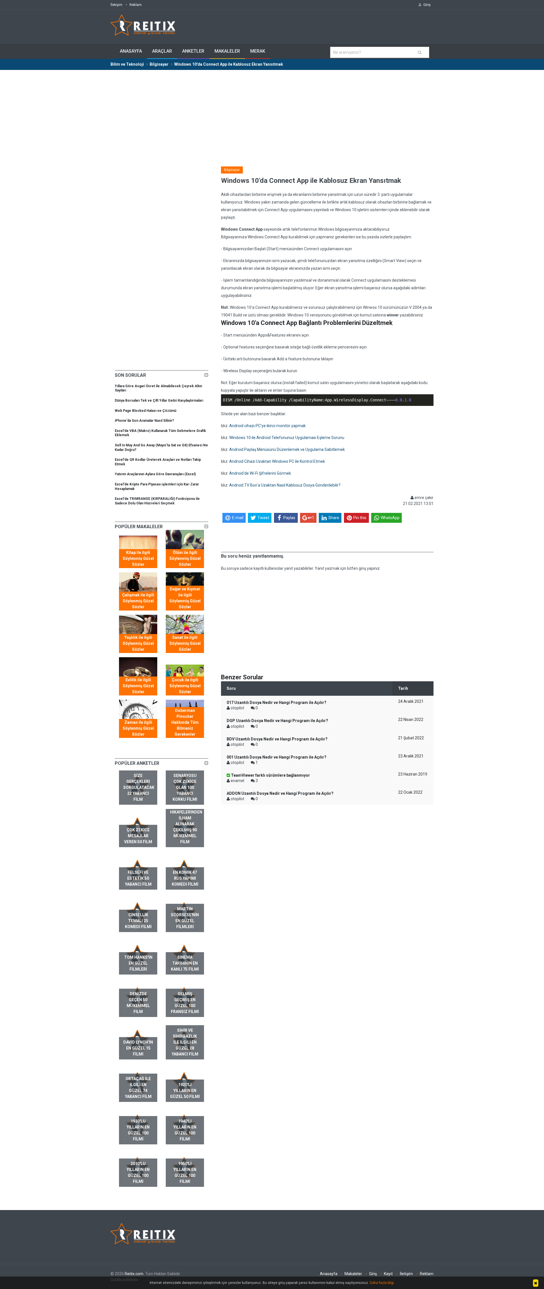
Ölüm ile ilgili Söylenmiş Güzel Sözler (185, 558)
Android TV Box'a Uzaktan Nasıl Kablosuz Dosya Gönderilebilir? (285, 485)
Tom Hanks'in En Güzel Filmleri (138, 963)
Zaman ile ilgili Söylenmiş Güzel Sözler (138, 728)
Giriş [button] (427, 5)
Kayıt (388, 1273)
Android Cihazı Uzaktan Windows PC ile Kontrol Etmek (277, 461)
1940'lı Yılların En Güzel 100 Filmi (184, 1130)
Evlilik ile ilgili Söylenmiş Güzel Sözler (138, 686)
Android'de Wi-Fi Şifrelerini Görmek (260, 473)
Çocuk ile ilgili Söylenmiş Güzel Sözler (185, 686)
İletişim (116, 5)
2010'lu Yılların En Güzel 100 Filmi (138, 1172)
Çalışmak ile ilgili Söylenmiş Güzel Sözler (138, 601)
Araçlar (162, 51)
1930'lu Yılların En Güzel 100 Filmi (138, 1130)
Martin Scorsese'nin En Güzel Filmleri (185, 918)
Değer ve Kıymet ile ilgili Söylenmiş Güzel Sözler (185, 598)
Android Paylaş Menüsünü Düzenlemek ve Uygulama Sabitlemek (287, 449)
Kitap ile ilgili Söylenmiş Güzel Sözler (138, 558)
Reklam (135, 5)
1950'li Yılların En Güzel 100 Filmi (184, 1172)
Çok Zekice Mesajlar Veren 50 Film (138, 836)
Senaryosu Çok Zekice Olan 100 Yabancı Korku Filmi (185, 787)
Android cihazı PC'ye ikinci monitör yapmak (267, 425)
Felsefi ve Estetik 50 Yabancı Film (138, 878)
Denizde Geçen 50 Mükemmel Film (138, 1003)
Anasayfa (131, 51)
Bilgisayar (232, 170)
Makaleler (227, 51)
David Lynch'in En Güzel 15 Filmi (138, 1048)
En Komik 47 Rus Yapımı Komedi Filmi (185, 878)
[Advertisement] (272, 112)
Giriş (373, 1273)
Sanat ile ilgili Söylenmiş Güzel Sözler (185, 643)
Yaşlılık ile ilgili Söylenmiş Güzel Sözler (138, 643)
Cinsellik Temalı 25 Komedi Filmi (138, 921)
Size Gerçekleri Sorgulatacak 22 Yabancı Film (138, 787)
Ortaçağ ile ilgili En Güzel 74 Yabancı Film (138, 1087)
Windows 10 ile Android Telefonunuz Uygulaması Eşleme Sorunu (286, 437)
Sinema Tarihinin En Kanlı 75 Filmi (185, 963)
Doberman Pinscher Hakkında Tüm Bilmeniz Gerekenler (185, 722)
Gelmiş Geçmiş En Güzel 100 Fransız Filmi (185, 1003)
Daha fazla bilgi (382, 1283)
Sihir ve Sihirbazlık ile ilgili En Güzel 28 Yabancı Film (185, 1042)
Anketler (193, 51)
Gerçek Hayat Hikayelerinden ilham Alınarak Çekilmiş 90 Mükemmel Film (186, 824)
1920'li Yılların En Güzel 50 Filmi (185, 1090)
